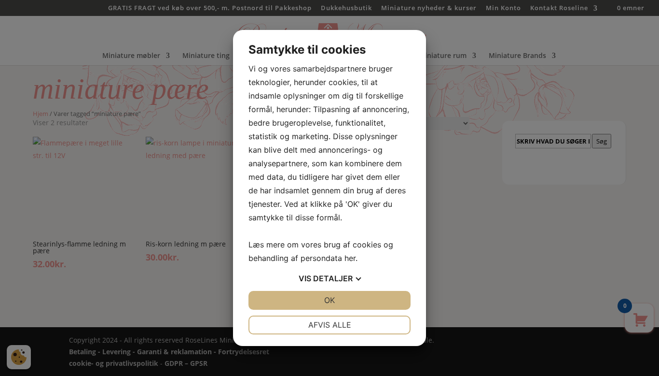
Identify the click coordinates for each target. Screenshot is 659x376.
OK (329, 300)
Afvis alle (329, 325)
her (350, 258)
